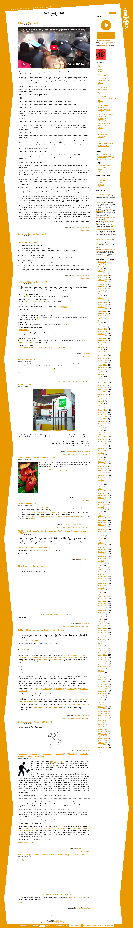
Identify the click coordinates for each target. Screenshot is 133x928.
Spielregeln (101, 167)
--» (60, 19)
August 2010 (101, 666)
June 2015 (100, 536)
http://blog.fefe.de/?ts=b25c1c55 (31, 640)
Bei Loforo (104, 180)
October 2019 (102, 446)
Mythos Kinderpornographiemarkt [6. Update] (42, 630)
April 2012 (101, 621)
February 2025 (102, 302)
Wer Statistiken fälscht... (39, 508)
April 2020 (101, 432)
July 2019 (100, 452)
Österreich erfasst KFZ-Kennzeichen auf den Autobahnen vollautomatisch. (55, 516)
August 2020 (101, 423)
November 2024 (102, 309)
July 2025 (100, 291)
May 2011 (100, 646)
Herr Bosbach (33, 657)
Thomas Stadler (38, 708)
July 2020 (100, 426)
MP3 (98, 91)
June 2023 (100, 347)
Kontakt (99, 170)
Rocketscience (102, 125)
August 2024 (101, 315)
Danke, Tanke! (25, 384)
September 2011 (102, 637)
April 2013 (101, 594)
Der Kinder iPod (26, 360)
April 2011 (101, 648)
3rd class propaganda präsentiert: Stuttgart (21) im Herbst (51, 855)
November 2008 (102, 713)
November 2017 (102, 471)
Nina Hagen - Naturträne (31, 566)
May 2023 (100, 349)
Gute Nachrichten (103, 80)
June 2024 (100, 320)
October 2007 (102, 733)
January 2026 (102, 277)
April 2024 (101, 324)
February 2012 (102, 626)
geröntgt (63, 306)
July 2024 (100, 318)
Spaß (89, 378)
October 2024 (102, 311)
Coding (99, 69)
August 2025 (101, 288)
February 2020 (102, 437)
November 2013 (102, 578)
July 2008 (100, 722)
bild (19, 842)
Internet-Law (25, 649)
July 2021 (100, 399)
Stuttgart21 (87, 907)
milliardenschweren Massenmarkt (48, 659)
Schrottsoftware (104, 121)
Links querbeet (77, 524)
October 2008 (102, 716)
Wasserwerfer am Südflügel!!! (34, 234)
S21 (80, 227)
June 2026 (100, 266)
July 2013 (100, 587)
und (55, 761)
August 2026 (101, 261)
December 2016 (102, 495)
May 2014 (100, 565)
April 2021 (101, 405)
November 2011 (102, 632)
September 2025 (102, 286)
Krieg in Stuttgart (28, 23)
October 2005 (102, 745)
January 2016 (102, 520)
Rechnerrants (102, 107)
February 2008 (102, 729)
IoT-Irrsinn (102, 112)
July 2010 (100, 668)
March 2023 (101, 354)
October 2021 (102, 392)
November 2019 (102, 444)
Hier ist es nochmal (77, 897)
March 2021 (101, 408)
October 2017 (102, 473)
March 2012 (101, 623)
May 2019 (100, 457)
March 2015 (101, 542)
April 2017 (101, 486)
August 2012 (101, 612)
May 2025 (100, 295)
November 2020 (102, 417)
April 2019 (101, 459)
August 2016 (101, 504)
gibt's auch (104, 43)
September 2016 (102, 502)
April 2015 (101, 540)
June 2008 (100, 725)
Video (89, 623)
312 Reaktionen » (83, 231)
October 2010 (102, 662)
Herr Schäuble (44, 657)
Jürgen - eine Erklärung (31, 757)
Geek (98, 73)
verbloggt (65, 324)
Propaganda (78, 907)
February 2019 (102, 461)
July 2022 (100, 372)
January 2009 (102, 709)
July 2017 (100, 479)
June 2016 (100, 509)
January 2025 (102, 304)
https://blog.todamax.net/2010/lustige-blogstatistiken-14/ (41, 347)
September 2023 (102, 340)
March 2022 (101, 381)
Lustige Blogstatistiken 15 (32, 282)
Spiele (99, 132)
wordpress (59, 920)
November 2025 (102, 282)
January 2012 (102, 628)
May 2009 (100, 700)
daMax (97, 217)
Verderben (32, 518)
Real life (79, 451)
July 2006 (100, 736)
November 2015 (102, 524)
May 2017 (100, 484)
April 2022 (101, 378)
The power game (86, 227)
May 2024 (100, 322)
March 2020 (101, 435)
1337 (98, 64)
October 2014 (102, 554)
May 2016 (100, 511)
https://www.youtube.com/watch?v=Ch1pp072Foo (54, 894)
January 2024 (102, 331)
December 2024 (102, 306)
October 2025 (102, 284)
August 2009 (101, 693)
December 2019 (102, 441)
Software (100, 127)
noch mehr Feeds (105, 159)
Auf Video (100, 184)
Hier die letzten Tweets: (28, 242)
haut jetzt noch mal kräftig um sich (74, 704)
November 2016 (102, 497)
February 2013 (102, 599)
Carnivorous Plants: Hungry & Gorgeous (54, 470)
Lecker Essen (103, 105)
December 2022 (102, 360)
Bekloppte (80, 623)
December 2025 (102, 279)
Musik (85, 623)
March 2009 (101, 704)
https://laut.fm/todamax (105, 40)
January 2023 (102, 358)
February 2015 (102, 545)
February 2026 (102, 275)
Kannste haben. (23, 329)
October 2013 (102, 581)
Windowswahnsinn (104, 123)
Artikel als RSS (105, 154)
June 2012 (100, 617)
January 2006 (102, 740)
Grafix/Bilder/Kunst (71, 451)
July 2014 (100, 560)
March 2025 (101, 300)
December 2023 (102, 333)
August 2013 (101, 585)
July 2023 (100, 345)
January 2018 (102, 466)
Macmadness (102, 118)
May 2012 (100, 619)
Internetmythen (86, 353)
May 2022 (100, 376)
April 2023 (101, 351)
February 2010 (102, 680)
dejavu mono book (58, 921)
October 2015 (102, 527)
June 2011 (100, 644)
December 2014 (102, 549)
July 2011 (100, 641)
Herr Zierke (83, 655)
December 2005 (102, 742)
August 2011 (101, 639)
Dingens (99, 71)
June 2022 (100, 374)
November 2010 (102, 659)
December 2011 (102, 630)
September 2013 (102, 583)
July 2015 (100, 533)
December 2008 (102, 711)
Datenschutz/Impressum (105, 165)
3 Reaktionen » (84, 279)
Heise (22, 647)
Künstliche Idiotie (105, 114)
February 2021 (102, 410)
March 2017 (101, 488)
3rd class (71, 907)
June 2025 (100, 293)
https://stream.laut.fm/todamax (107, 42)
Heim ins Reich (75, 227)
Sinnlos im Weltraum (34, 301)
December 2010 (102, 657)
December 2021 (102, 387)
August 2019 (101, 450)
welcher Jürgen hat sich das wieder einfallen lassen (44, 828)
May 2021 (100, 403)
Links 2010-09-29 (27, 503)
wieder (59, 761)
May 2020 (100, 430)
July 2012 (100, 614)
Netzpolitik (24, 652)
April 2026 (101, 270)
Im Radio (100, 182)
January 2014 (102, 574)
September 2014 (102, 556)
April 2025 (101, 297)
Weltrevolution (103, 145)
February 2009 (102, 706)
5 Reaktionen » (84, 912)
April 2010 (101, 675)
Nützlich (100, 100)
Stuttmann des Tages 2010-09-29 (35, 722)
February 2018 (102, 464)
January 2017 (102, 493)
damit (41, 312)
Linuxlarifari (103, 116)
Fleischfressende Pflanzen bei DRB (36, 458)
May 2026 (100, 268)
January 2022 (102, 385)
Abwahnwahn (102, 136)
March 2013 (101, 596)
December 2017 (102, 468)
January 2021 (102, 412)
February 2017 (102, 491)
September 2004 (102, 747)
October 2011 (102, 635)
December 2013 (102, 576)
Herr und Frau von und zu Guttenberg (68, 657)
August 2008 (101, 720)
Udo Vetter (52, 708)
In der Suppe (102, 178)
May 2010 (100, 673)
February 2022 (102, 383)
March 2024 (101, 327)
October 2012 (102, 608)
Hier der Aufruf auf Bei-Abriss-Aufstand (34, 547)
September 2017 (102, 475)
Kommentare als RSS (106, 156)
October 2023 (102, 338)
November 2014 (102, 551)
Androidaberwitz (104, 109)
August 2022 (101, 369)
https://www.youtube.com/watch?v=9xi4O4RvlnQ (54, 614)
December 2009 (102, 684)
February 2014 (102, 572)
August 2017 (101, 477)
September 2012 (102, 610)
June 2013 (100, 590)
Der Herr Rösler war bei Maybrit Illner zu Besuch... (46, 512)
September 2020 (102, 421)
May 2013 (100, 592)
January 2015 (102, 547)
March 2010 (101, 677)
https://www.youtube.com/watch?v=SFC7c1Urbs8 (54, 68)
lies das (41, 335)
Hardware (100, 82)
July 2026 (100, 264)
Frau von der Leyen (70, 655)
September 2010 (102, 664)
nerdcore (44, 473)
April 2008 (101, 727)
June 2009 (100, 698)
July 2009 (100, 695)
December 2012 (102, 603)
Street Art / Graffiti (85, 451)
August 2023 (101, 342)
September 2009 (102, 691)
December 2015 (102, 522)
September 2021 (102, 394)
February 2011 (102, 653)
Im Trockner (101, 187)
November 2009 (102, 686)
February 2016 (102, 518)
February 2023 (102, 356)
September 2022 (102, 367)
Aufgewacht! (102, 96)
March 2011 (101, 650)
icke (98, 85)
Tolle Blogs (101, 172)
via (19, 372)
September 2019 (102, 448)
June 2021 (100, 401)
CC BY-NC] (30, 842)
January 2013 (102, 601)
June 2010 (100, 670)
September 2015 (102, 529)
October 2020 (102, 419)
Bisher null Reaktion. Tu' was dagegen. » (73, 381)
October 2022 (102, 365)
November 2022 (102, 363)
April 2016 (101, 513)
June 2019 (100, 455)
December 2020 (102, 414)
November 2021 (102, 390)
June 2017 (100, 482)
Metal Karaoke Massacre (107, 98)
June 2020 (100, 428)
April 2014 (101, 567)
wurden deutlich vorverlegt (43, 550)
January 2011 (102, 655)
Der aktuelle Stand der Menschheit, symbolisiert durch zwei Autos (105, 229)
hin (51, 761)
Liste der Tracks (104, 45)
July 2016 (100, 506)
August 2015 (101, 531)
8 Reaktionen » (84, 851)
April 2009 (101, 702)
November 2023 (102, 336)
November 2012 (102, 605)
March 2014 (101, 569)
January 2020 (102, 439)
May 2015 (100, 538)
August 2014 (101, 558)
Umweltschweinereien (105, 143)
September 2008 (102, 718)
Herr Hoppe (22, 657)
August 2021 (101, 396)
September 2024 (102, 313)
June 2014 (100, 563)
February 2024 (102, 329)
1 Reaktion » (85, 356)
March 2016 (101, 515)
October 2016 (102, 500)
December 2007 (102, 731)
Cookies (42, 926)
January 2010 (102, 682)
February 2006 (102, 738)
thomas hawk (23, 842)
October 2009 (102, 689)
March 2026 (101, 273)
